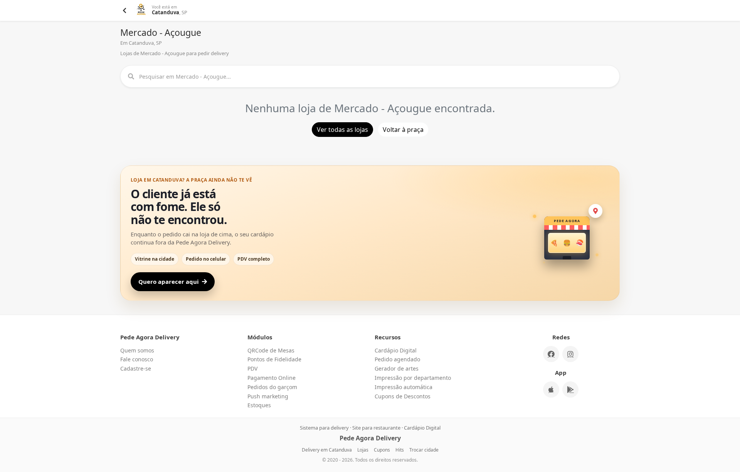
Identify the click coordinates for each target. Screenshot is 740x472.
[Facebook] (551, 354)
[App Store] (551, 389)
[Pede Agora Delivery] (141, 10)
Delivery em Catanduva (327, 450)
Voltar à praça (403, 129)
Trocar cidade (424, 450)
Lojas (362, 450)
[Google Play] (570, 389)
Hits (399, 450)
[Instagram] (570, 354)
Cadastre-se (135, 368)
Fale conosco (136, 359)
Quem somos (137, 350)
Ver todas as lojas (342, 129)
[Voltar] (124, 10)
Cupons (382, 450)
